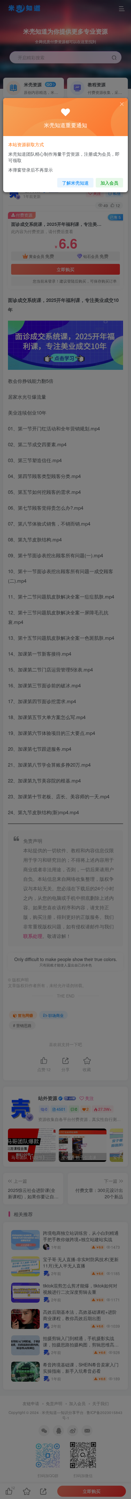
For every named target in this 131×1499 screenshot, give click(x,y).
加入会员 (109, 183)
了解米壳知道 (75, 183)
